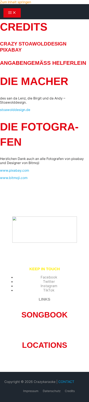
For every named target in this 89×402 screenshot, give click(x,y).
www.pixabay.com (14, 170)
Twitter (49, 281)
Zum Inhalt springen (15, 2)
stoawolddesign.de (15, 110)
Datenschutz (51, 391)
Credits (70, 391)
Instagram (49, 286)
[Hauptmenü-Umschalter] (12, 13)
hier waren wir (54, 360)
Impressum (30, 391)
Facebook (49, 277)
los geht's (44, 330)
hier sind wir (33, 360)
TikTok (48, 290)
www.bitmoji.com (13, 178)
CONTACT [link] (66, 382)
